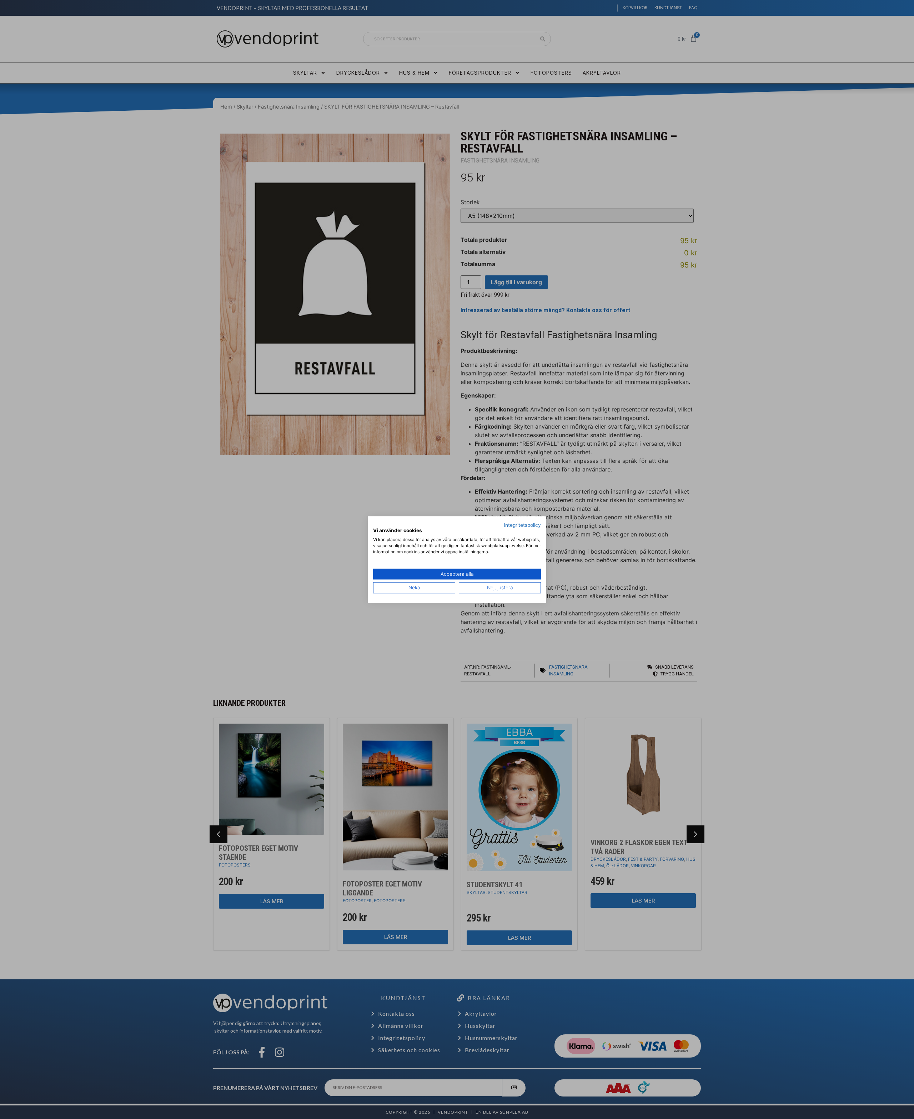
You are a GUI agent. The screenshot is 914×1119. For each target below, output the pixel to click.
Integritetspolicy (522, 525)
